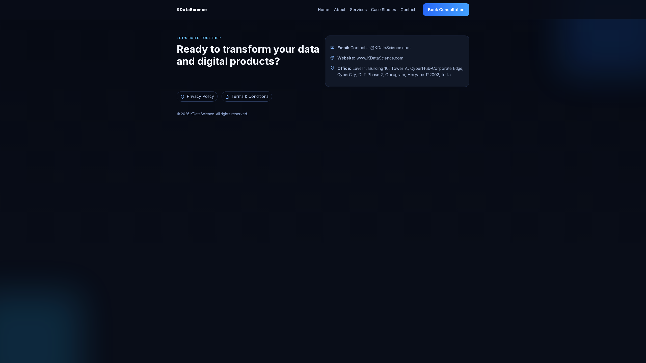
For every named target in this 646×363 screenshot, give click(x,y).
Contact (407, 9)
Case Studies (383, 9)
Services (358, 9)
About (339, 9)
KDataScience (192, 9)
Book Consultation (446, 9)
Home (323, 9)
